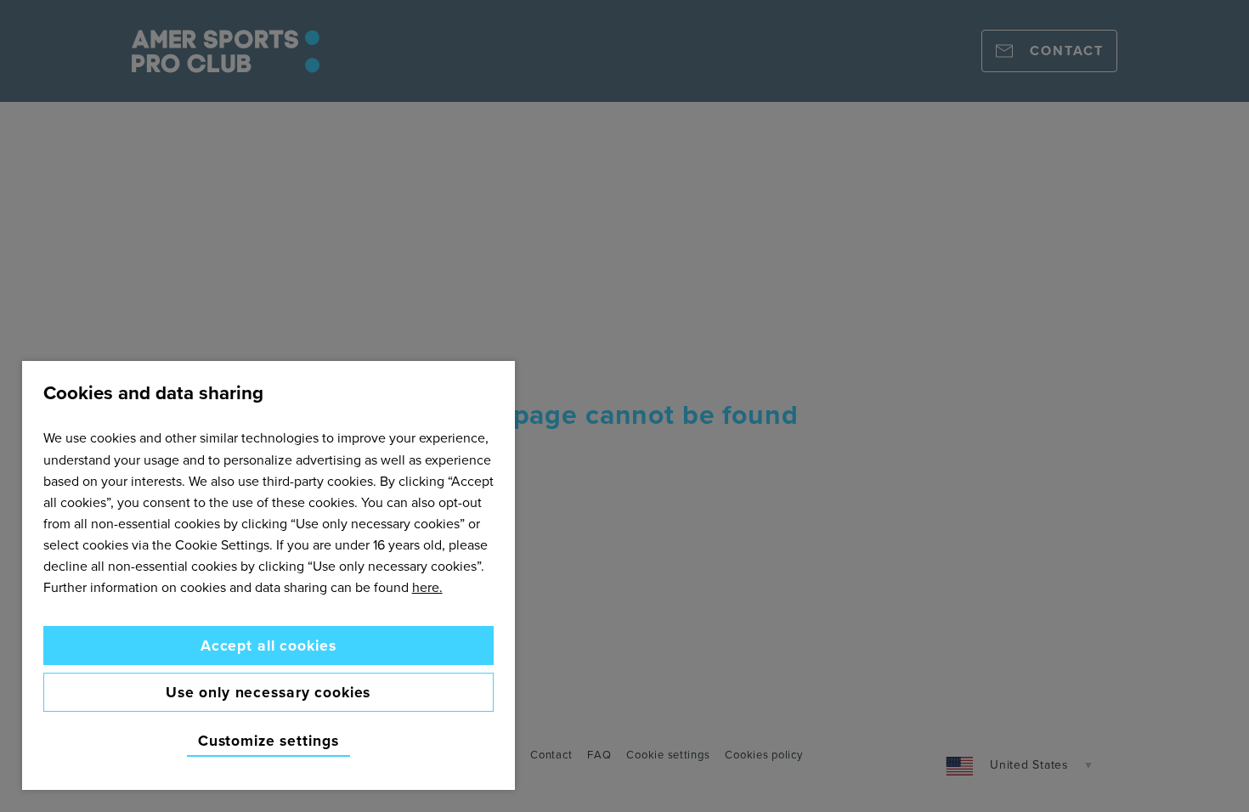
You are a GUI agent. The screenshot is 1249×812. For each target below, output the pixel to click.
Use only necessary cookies (268, 691)
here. (427, 587)
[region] (268, 575)
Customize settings (268, 741)
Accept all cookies (268, 645)
